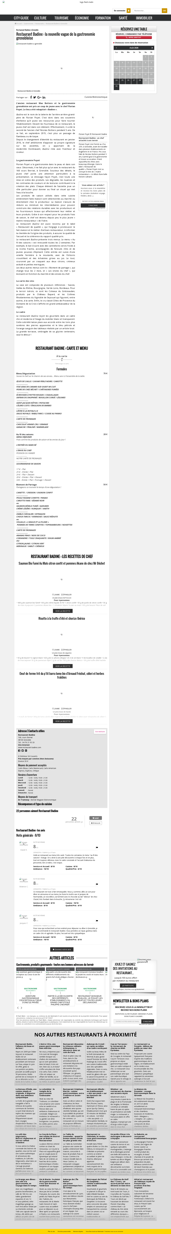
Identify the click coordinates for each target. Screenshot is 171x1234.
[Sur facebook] (31, 97)
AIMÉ (96, 818)
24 (117, 80)
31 (117, 86)
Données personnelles (64, 1231)
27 (134, 80)
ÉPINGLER (67, 594)
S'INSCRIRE (147, 1021)
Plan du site (51, 1231)
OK (164, 11)
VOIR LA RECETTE (62, 611)
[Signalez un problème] (97, 847)
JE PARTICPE (128, 985)
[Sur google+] (39, 97)
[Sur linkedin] (44, 97)
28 (140, 80)
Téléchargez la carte (62, 364)
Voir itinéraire (100, 732)
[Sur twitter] (34, 97)
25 (122, 80)
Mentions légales (78, 1231)
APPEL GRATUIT (134, 37)
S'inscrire (93, 205)
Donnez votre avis (62, 949)
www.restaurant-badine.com (29, 747)
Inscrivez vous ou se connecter (114, 1231)
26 (128, 80)
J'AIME (57, 594)
